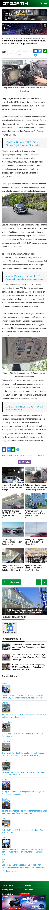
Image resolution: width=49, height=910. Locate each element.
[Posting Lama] (38, 582)
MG (3, 859)
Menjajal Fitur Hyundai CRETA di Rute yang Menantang (35, 541)
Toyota (5, 799)
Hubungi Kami (7, 890)
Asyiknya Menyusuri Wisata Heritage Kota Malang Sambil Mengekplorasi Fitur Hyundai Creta (35, 515)
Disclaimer (29, 890)
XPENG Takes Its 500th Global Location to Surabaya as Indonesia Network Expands (24, 715)
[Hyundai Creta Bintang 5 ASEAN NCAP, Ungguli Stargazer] (13, 475)
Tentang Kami (7, 885)
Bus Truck (6, 741)
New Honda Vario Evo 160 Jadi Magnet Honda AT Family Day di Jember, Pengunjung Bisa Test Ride (22, 696)
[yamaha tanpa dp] (24, 902)
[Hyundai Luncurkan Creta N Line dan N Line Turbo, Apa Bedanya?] (36, 555)
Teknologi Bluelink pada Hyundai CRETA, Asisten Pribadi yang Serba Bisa (36, 487)
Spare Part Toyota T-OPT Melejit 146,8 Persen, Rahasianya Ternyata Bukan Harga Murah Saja (29, 657)
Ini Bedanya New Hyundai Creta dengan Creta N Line (12, 541)
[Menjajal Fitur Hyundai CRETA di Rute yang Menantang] (36, 529)
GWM (4, 838)
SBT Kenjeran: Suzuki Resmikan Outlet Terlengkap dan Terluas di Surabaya (24, 611)
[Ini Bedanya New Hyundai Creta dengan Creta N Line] (13, 529)
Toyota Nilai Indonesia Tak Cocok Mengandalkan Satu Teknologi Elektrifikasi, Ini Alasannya (24, 812)
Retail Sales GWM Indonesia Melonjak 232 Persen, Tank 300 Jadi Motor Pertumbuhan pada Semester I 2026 (23, 852)
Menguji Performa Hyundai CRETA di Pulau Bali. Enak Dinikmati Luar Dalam (13, 568)
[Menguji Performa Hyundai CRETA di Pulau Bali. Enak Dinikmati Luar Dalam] (13, 555)
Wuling (4, 780)
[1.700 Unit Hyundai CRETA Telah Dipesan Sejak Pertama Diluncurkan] (13, 501)
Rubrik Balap (7, 722)
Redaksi (28, 885)
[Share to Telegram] (35, 55)
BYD (3, 818)
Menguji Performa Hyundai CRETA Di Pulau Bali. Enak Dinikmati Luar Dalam (24, 277)
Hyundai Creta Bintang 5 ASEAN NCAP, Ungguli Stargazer (13, 487)
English (5, 703)
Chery (4, 760)
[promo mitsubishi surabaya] (24, 15)
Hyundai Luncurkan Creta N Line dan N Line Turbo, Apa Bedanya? (33, 568)
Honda (4, 683)
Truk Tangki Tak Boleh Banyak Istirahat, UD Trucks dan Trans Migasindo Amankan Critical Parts (23, 754)
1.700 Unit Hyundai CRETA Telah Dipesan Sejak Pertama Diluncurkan (23, 144)
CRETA (35, 455)
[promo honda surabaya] (24, 29)
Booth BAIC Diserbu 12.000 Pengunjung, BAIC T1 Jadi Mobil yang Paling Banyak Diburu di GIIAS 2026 (28, 667)
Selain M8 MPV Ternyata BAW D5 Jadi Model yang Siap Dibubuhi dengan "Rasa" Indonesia (28, 647)
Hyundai (41, 455)
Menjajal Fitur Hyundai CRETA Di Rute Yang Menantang (24, 408)
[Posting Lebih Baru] (44, 582)
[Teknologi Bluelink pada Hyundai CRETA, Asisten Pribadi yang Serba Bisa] (36, 475)
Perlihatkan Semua (10, 871)
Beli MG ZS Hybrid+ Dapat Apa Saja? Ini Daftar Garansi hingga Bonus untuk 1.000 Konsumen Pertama (24, 866)
